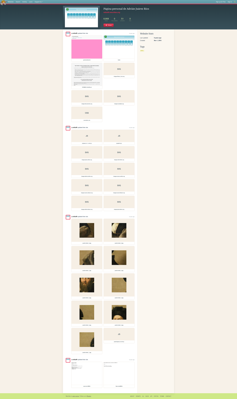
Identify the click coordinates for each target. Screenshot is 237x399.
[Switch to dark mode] (235, 2)
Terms (162, 396)
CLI (143, 396)
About (132, 396)
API (151, 396)
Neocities (68, 396)
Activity (24, 2)
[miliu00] (68, 34)
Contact (168, 396)
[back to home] (3, 3)
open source (75, 396)
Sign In (230, 2)
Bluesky (89, 396)
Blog (147, 396)
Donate (138, 396)
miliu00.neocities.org (112, 12)
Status (156, 396)
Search (18, 2)
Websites (11, 2)
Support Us (38, 2)
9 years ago (132, 33)
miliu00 (75, 33)
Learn (30, 2)
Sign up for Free (221, 2)
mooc (142, 50)
